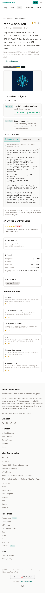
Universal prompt (11, 139)
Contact (4, 539)
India (3, 501)
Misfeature (8, 546)
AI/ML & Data (6, 472)
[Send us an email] (15, 423)
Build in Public (7, 436)
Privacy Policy (7, 559)
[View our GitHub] (11, 423)
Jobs (12, 7)
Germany (5, 497)
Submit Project (7, 440)
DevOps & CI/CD (13, 283)
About (4, 447)
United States (6, 490)
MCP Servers (8, 18)
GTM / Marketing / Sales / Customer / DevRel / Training (21, 479)
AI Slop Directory (8, 433)
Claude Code (29, 7)
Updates (5, 443)
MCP (19, 7)
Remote (4, 487)
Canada (4, 504)
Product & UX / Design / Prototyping (15, 465)
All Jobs (5, 457)
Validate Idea (9, 518)
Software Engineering (9, 468)
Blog (5, 7)
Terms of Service (8, 555)
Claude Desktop (28, 139)
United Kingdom (7, 494)
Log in (35, 2)
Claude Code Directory (10, 528)
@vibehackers (26, 581)
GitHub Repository (12, 61)
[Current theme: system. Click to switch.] (22, 586)
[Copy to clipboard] (37, 150)
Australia (5, 508)
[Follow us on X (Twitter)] (3, 423)
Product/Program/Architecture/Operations (17, 475)
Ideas (39, 7)
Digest (4, 535)
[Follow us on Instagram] (7, 423)
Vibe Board (6, 542)
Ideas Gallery (6, 521)
